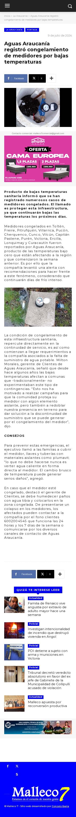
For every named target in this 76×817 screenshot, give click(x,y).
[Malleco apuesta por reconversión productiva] (14, 703)
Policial (33, 623)
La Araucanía (20, 15)
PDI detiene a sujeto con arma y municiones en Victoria (48, 654)
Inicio (7, 15)
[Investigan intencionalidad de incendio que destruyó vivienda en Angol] (14, 630)
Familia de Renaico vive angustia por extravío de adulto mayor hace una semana (47, 609)
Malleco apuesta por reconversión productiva (47, 704)
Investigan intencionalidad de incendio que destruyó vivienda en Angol (49, 633)
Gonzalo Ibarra (60, 806)
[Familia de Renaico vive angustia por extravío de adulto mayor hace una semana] (14, 605)
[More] (51, 78)
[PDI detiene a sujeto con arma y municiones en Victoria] (14, 652)
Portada (32, 30)
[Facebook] (7, 766)
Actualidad (35, 598)
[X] (17, 766)
